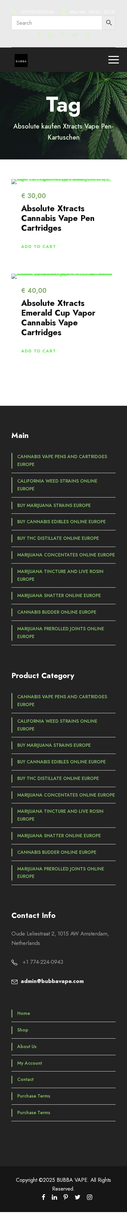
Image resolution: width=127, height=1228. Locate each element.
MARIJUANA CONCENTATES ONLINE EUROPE (66, 555)
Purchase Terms (33, 1096)
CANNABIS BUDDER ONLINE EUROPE (56, 612)
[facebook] (39, 35)
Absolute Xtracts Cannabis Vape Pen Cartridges (58, 218)
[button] (38, 246)
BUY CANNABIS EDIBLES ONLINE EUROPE (61, 521)
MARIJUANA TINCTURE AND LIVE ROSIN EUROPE (60, 575)
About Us (26, 1046)
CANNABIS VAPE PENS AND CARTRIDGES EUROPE (62, 460)
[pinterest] (62, 35)
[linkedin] (50, 35)
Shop (22, 1030)
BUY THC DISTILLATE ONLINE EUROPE (58, 538)
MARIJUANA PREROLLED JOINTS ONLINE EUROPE (60, 632)
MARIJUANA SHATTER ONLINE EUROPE (59, 595)
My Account (29, 1063)
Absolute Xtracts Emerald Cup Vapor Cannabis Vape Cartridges (58, 317)
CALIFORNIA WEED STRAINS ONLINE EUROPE (57, 485)
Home (23, 1013)
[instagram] (87, 35)
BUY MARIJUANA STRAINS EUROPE (54, 505)
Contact (25, 1079)
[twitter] (75, 35)
